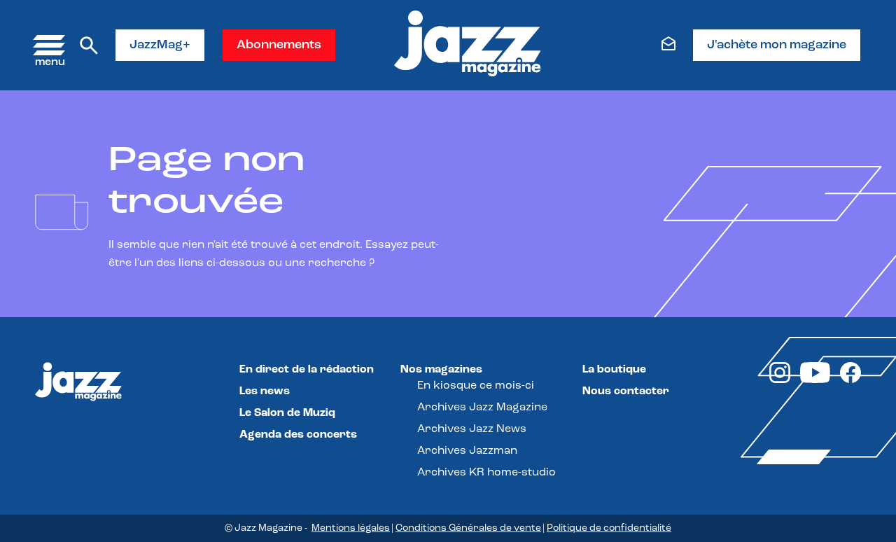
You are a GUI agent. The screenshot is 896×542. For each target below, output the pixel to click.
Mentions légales (351, 528)
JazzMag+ (160, 45)
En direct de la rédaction (306, 369)
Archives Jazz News (471, 429)
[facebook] (850, 380)
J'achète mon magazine (776, 45)
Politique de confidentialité (609, 528)
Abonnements (279, 45)
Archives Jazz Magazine (482, 407)
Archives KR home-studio (486, 472)
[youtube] (815, 380)
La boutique (614, 369)
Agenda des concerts (298, 434)
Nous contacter (625, 391)
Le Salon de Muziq (287, 413)
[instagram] (779, 380)
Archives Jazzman (467, 451)
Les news (264, 391)
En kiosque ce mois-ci (475, 385)
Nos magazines (441, 369)
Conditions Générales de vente (468, 528)
